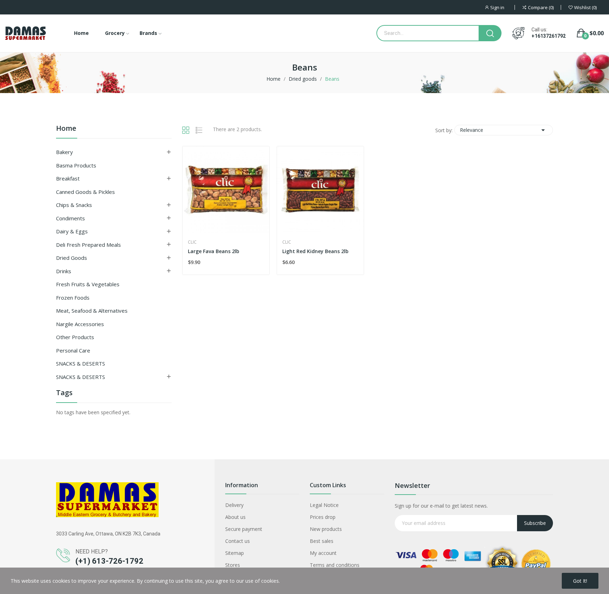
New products (326, 529)
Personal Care (73, 350)
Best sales (321, 541)
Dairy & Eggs (72, 231)
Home (66, 129)
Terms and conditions (334, 565)
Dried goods (71, 257)
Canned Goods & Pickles (85, 191)
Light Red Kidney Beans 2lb (315, 251)
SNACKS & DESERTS (80, 363)
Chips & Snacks (74, 204)
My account (323, 553)
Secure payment (243, 529)
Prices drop (323, 517)
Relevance (503, 130)
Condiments (70, 218)
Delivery (234, 505)
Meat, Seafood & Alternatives (92, 310)
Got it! (580, 580)
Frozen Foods (73, 297)
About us (235, 517)
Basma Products (76, 165)
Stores (232, 565)
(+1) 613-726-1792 (109, 561)
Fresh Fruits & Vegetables (87, 284)
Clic (192, 242)
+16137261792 (548, 35)
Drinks (63, 271)
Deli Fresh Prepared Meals (88, 244)
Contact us (237, 541)
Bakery (64, 151)
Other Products (75, 337)
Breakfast (68, 178)
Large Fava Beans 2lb (213, 251)
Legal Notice (324, 505)
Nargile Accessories (80, 323)
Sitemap (234, 553)
